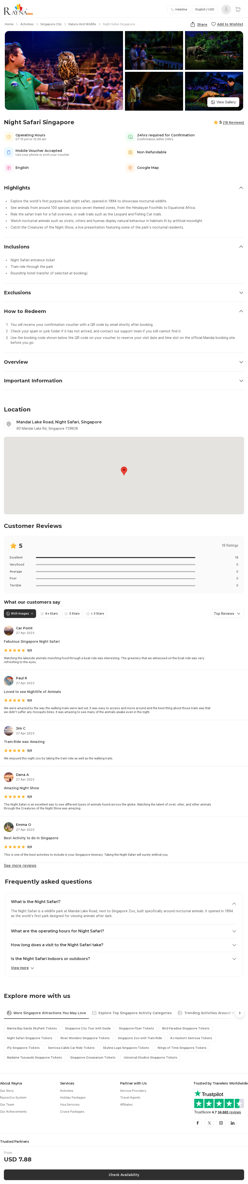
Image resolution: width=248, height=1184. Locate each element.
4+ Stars (51, 613)
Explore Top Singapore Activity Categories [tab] (135, 1013)
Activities (66, 1091)
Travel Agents (130, 1097)
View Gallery (226, 102)
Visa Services (70, 1104)
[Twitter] (209, 1123)
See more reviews (20, 865)
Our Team (7, 1104)
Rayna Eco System (13, 1097)
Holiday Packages (73, 1097)
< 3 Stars (97, 613)
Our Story (7, 1091)
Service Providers (133, 1091)
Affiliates (126, 1104)
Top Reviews (224, 614)
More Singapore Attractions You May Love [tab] (50, 1013)
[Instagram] (221, 1123)
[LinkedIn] (232, 1123)
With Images (20, 613)
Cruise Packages (72, 1111)
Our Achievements (13, 1111)
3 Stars (74, 613)
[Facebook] (197, 1123)
